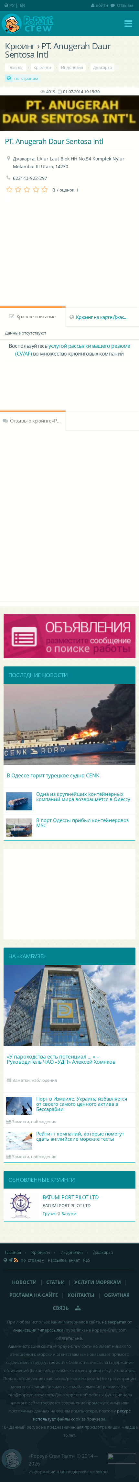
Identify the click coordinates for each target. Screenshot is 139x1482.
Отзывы (124, 5)
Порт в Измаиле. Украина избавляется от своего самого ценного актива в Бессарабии (81, 1103)
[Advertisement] (69, 377)
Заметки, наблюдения (35, 1080)
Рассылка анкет (64, 1260)
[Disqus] (69, 515)
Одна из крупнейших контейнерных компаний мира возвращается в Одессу (83, 796)
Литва (49, 1213)
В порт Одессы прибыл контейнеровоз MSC (82, 823)
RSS (86, 1260)
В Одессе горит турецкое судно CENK (53, 775)
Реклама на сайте (33, 1295)
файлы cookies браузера (81, 1419)
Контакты (81, 1295)
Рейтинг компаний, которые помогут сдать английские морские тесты (80, 1136)
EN (22, 5)
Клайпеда (69, 1213)
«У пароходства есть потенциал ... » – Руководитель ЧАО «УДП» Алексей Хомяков (61, 1059)
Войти (102, 5)
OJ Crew (51, 1197)
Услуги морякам (97, 1282)
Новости (24, 1282)
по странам (26, 78)
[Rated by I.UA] (122, 1458)
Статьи (55, 1282)
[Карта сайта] (78, 1307)
